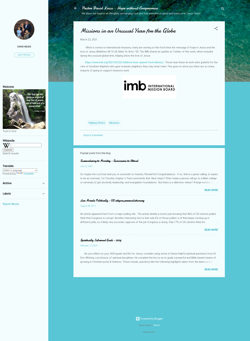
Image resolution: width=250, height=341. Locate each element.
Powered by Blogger (151, 318)
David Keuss (24, 46)
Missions (114, 122)
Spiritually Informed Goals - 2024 (100, 240)
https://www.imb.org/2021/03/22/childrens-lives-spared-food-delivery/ (124, 62)
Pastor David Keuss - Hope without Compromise (120, 8)
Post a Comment (93, 135)
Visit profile (24, 55)
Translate (28, 173)
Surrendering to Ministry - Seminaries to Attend (109, 161)
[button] (216, 29)
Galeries (156, 325)
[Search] (223, 9)
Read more (211, 190)
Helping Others (97, 122)
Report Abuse (11, 204)
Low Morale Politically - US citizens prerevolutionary (112, 200)
